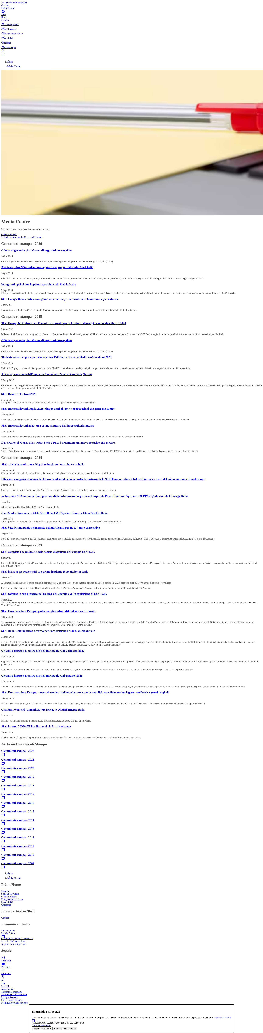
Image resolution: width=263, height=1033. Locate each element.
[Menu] (131, 54)
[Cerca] (131, 50)
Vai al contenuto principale (14, 2)
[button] (131, 21)
